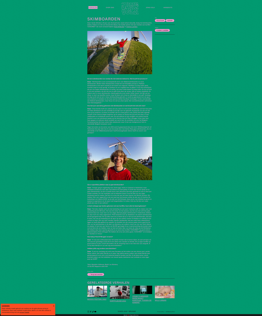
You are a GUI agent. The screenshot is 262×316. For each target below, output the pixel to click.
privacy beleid (24, 312)
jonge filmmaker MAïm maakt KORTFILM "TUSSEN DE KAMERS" (141, 299)
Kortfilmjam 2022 (118, 301)
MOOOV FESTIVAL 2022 (96, 299)
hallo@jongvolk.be (170, 311)
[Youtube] (95, 312)
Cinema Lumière (131, 26)
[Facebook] (91, 312)
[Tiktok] (93, 312)
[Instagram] (88, 312)
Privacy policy (160, 311)
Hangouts (167, 7)
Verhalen (93, 7)
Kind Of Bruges (119, 26)
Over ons (110, 7)
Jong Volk (150, 7)
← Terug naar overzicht (95, 274)
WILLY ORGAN (160, 300)
